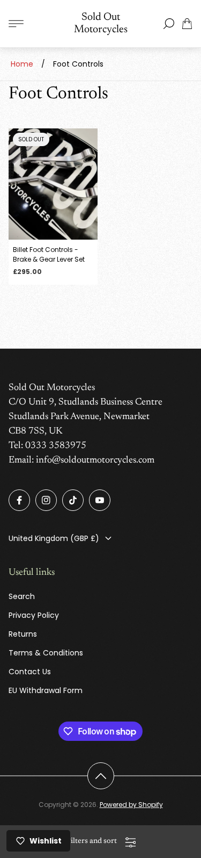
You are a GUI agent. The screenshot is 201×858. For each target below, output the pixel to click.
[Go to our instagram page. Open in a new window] (46, 500)
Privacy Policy (34, 615)
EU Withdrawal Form (46, 690)
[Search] (169, 23)
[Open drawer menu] (16, 23)
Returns (23, 634)
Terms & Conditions (46, 652)
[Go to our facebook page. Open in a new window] (19, 500)
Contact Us (30, 671)
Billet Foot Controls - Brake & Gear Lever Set (49, 254)
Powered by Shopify (131, 804)
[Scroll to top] (100, 775)
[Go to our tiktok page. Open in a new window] (73, 500)
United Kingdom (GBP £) (54, 538)
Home (22, 64)
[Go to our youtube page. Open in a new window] (99, 500)
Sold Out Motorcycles (101, 23)
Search (22, 596)
